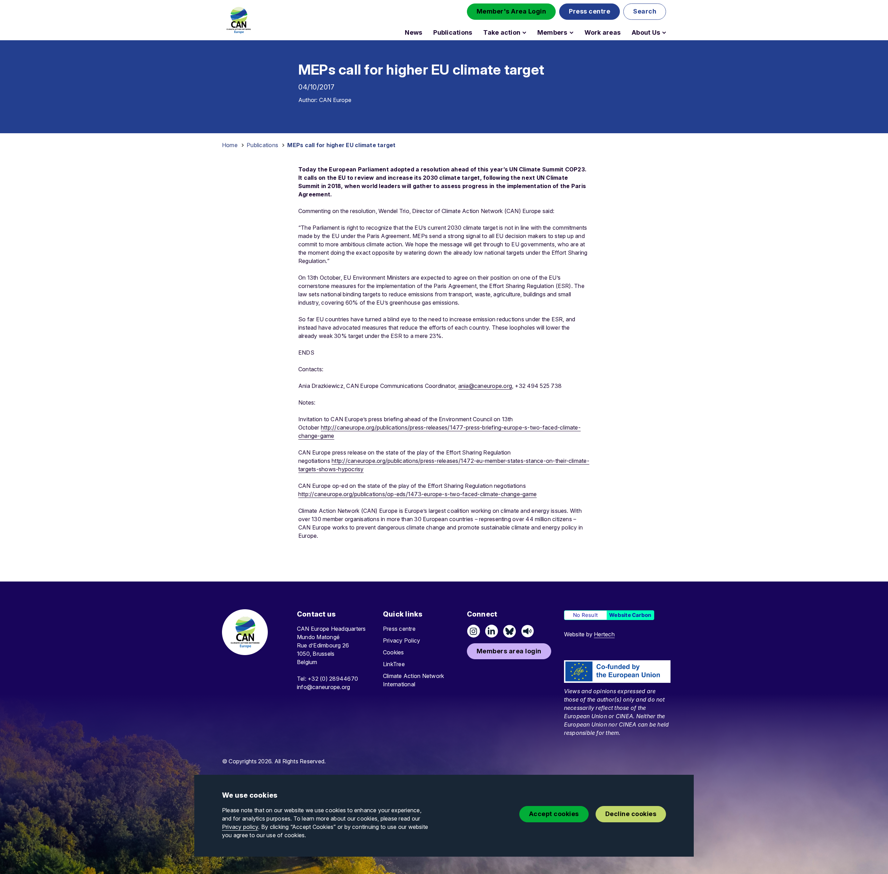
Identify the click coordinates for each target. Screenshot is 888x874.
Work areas (602, 32)
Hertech (604, 634)
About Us (646, 32)
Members (552, 32)
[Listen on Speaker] (527, 631)
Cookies (393, 652)
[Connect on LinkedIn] (491, 631)
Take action (501, 32)
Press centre (399, 628)
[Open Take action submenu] (524, 32)
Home (230, 145)
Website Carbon (630, 615)
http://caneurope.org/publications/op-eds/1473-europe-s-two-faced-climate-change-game (417, 494)
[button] (511, 11)
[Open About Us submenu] (664, 32)
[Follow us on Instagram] (473, 631)
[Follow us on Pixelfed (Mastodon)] (509, 631)
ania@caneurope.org (485, 385)
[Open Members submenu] (571, 32)
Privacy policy (240, 826)
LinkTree (394, 664)
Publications (452, 32)
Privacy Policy (401, 640)
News (413, 32)
